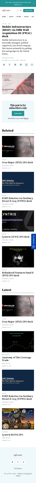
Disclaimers (18, 468)
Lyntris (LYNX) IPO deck (16, 236)
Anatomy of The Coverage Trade (16, 359)
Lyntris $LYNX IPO (12, 434)
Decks (26, 16)
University (6, 354)
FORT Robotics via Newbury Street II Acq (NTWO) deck (17, 200)
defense (5, 432)
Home (4, 16)
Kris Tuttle (6, 363)
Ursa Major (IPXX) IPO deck (17, 162)
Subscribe (28, 10)
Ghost (28, 474)
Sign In (26, 118)
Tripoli (18, 476)
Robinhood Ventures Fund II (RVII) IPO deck (18, 274)
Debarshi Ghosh (8, 58)
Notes (19, 16)
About (11, 16)
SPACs (34, 16)
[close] (33, 3)
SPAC (10, 23)
